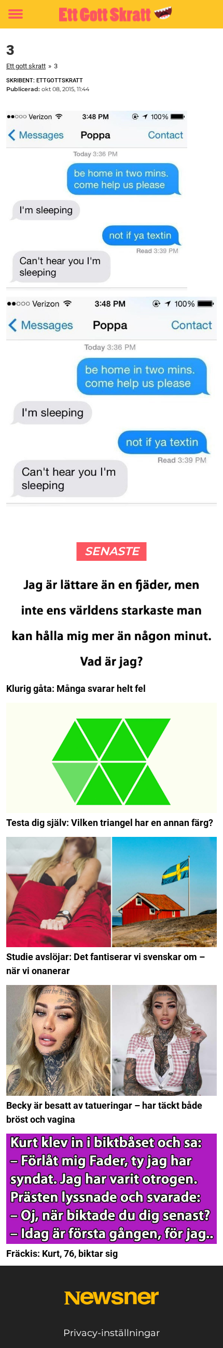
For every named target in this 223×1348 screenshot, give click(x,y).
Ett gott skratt (26, 66)
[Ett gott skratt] (111, 14)
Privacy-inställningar (111, 1333)
